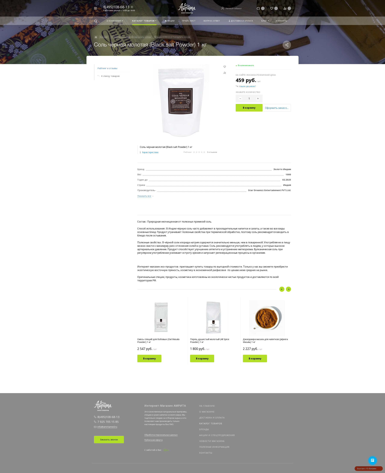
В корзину (249, 107)
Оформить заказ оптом (278, 108)
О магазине (206, 411)
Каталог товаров (210, 423)
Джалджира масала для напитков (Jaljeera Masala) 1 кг (265, 340)
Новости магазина (212, 441)
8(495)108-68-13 (116, 7)
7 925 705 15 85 (108, 422)
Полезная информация (214, 446)
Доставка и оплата (212, 417)
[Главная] (96, 37)
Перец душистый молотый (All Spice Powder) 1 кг (209, 340)
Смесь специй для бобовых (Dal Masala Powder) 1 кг (158, 340)
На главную (207, 405)
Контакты (205, 452)
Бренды (204, 429)
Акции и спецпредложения (217, 435)
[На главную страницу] (187, 8)
